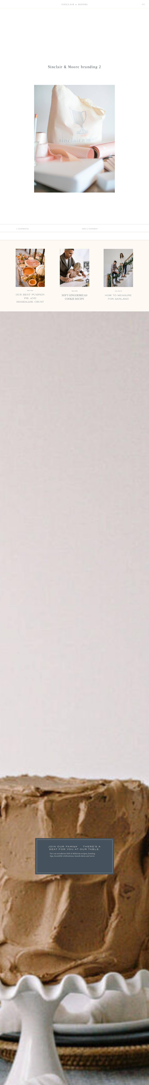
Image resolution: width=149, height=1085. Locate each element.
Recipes (75, 291)
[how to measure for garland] (118, 268)
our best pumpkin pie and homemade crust (30, 298)
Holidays (118, 291)
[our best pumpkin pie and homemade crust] (30, 268)
